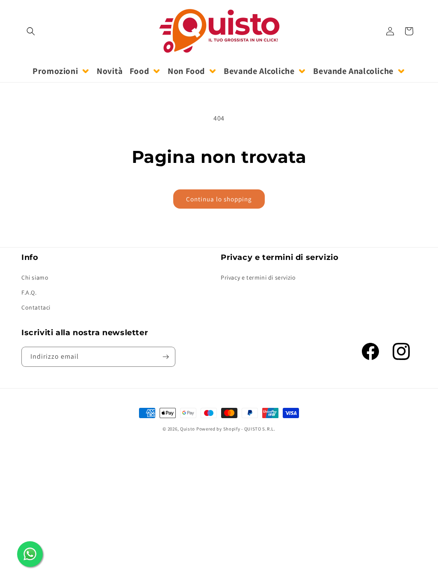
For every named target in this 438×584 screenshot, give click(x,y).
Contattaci (35, 307)
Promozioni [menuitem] (55, 71)
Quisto (187, 429)
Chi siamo (34, 277)
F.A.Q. (29, 292)
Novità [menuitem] (110, 71)
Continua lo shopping (219, 199)
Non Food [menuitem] (186, 71)
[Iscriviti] (165, 357)
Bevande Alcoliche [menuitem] (259, 71)
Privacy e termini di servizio (258, 277)
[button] (30, 31)
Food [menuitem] (139, 71)
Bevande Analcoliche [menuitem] (353, 71)
